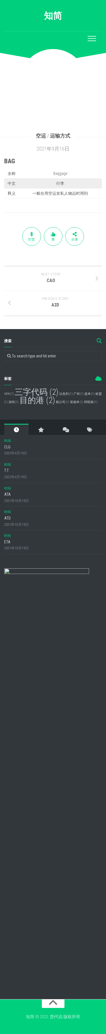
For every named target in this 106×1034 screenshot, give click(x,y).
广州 (78, 394)
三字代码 (37, 392)
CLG (7, 447)
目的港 (37, 400)
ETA (7, 542)
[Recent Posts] (16, 430)
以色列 (66, 394)
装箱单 (76, 402)
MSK (9, 394)
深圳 (13, 402)
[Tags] (89, 430)
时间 (7, 441)
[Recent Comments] (65, 430)
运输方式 (60, 136)
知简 (53, 15)
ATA (7, 494)
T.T (6, 470)
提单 (90, 394)
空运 (41, 136)
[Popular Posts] (41, 430)
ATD (7, 518)
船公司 (62, 402)
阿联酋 (91, 402)
